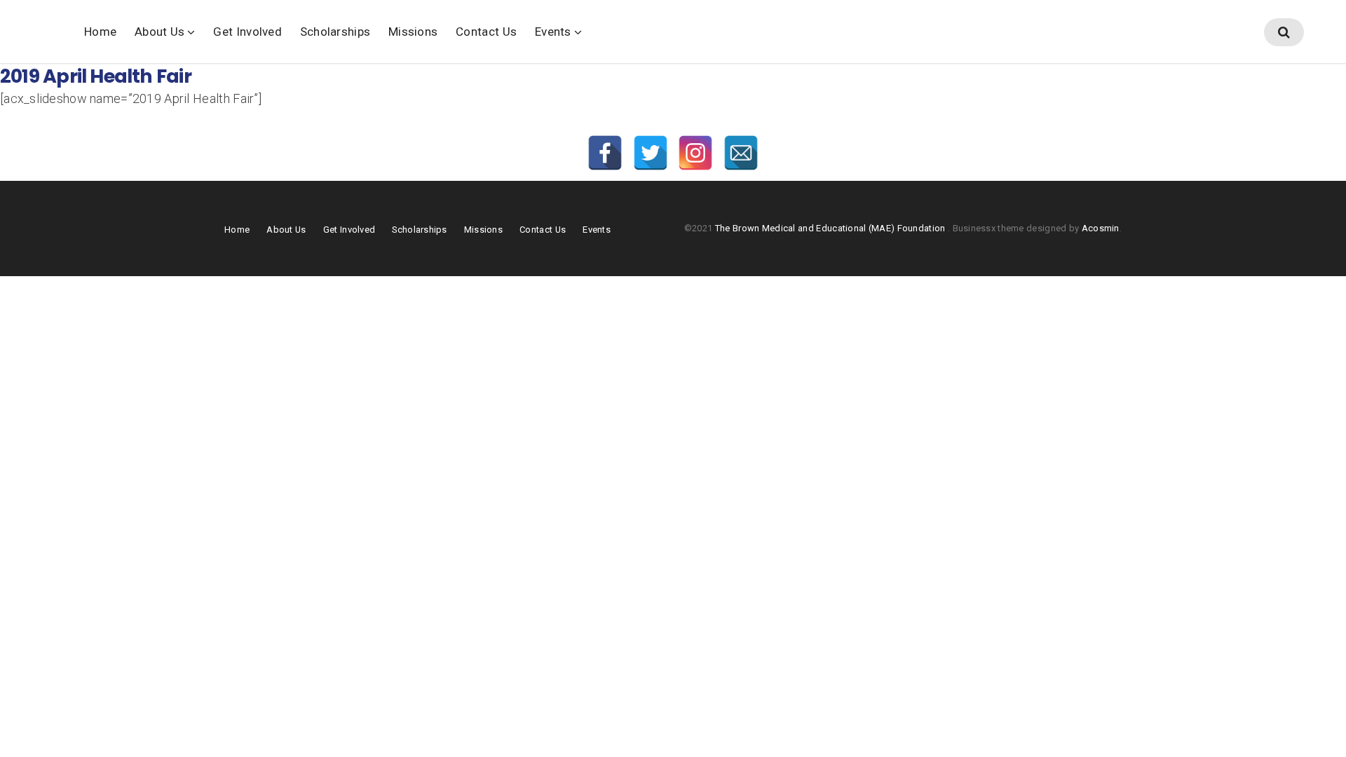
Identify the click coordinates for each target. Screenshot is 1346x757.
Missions (412, 32)
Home (100, 32)
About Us (159, 32)
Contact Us (486, 32)
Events (553, 32)
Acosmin (1101, 228)
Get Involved (247, 32)
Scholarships (335, 32)
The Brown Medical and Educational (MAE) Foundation (831, 228)
